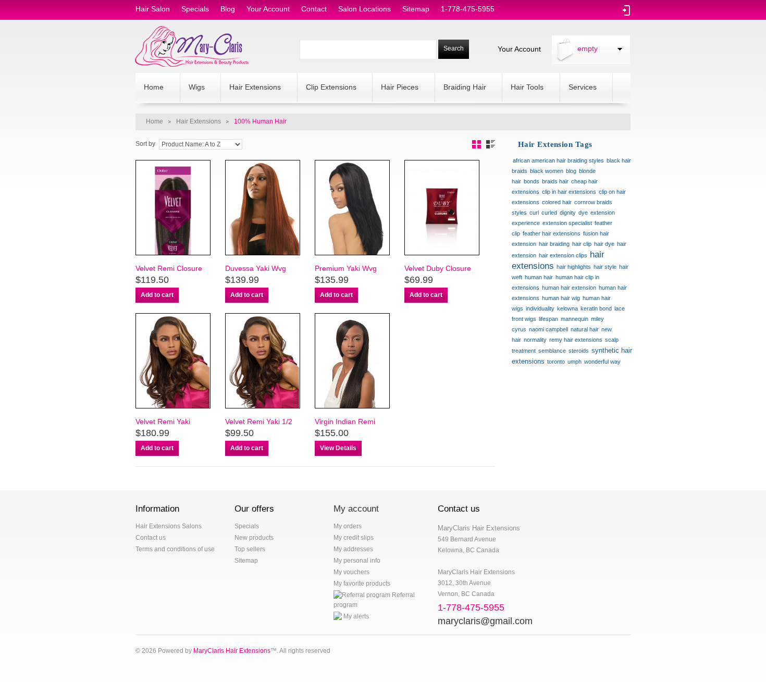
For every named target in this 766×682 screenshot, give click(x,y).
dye (583, 212)
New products (254, 537)
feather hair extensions (551, 233)
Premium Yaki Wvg (346, 268)
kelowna (567, 308)
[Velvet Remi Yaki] (172, 360)
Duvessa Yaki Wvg (255, 268)
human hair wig (561, 298)
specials (195, 9)
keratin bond (596, 308)
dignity (568, 212)
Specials (246, 526)
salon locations (364, 9)
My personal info (356, 560)
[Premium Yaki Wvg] (352, 207)
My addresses (353, 549)
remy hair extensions (575, 340)
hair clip (581, 244)
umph (574, 361)
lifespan (548, 319)
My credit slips (353, 537)
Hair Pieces (395, 88)
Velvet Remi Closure (168, 268)
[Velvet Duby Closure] (441, 207)
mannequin (574, 319)
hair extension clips (563, 255)
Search (453, 48)
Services (578, 88)
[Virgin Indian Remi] (352, 360)
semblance (552, 351)
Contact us (150, 537)
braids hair (555, 181)
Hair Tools (522, 88)
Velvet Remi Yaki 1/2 (258, 421)
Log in (627, 10)
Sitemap (246, 560)
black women (546, 171)
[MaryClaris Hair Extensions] (192, 46)
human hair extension (569, 287)
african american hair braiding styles (558, 160)
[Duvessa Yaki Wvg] (262, 207)
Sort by (145, 143)
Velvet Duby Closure (437, 268)
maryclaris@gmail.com (485, 621)
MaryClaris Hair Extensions (231, 650)
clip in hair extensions (569, 192)
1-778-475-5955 (468, 9)
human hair (539, 277)
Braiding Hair (460, 88)
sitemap (415, 9)
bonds (531, 181)
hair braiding (554, 244)
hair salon (152, 9)
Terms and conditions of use (175, 549)
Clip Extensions (327, 88)
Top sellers (249, 549)
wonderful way (602, 361)
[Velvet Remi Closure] (172, 207)
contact (314, 9)
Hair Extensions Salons (168, 526)
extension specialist (567, 223)
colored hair (557, 202)
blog (227, 9)
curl (534, 212)
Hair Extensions (251, 88)
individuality (540, 308)
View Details (338, 448)
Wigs (192, 88)
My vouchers (351, 572)
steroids (579, 351)
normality (535, 340)
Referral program (374, 600)
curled (549, 212)
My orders (347, 526)
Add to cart (157, 295)
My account (356, 509)
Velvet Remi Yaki (162, 421)
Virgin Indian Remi (345, 421)
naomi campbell (548, 329)
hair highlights (574, 267)
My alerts (355, 616)
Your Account (519, 48)
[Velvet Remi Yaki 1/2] (262, 360)
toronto (556, 361)
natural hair (585, 329)
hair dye (604, 244)
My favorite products (361, 583)
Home (149, 88)
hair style (605, 267)
